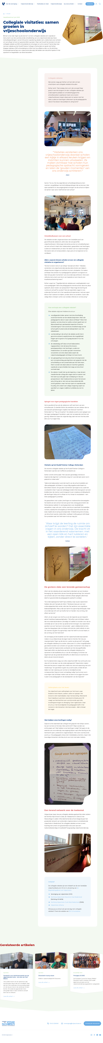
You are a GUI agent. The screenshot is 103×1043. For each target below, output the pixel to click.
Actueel (8, 13)
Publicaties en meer (43, 4)
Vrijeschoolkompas (56, 4)
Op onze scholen (69, 4)
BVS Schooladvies (74, 911)
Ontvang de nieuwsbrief (92, 1023)
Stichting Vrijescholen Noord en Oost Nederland (66, 897)
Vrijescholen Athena (57, 905)
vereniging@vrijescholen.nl (72, 1023)
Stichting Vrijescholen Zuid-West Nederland (65, 902)
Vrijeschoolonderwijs (27, 4)
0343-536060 (54, 1023)
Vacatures (90, 4)
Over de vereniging (11, 4)
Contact (80, 4)
